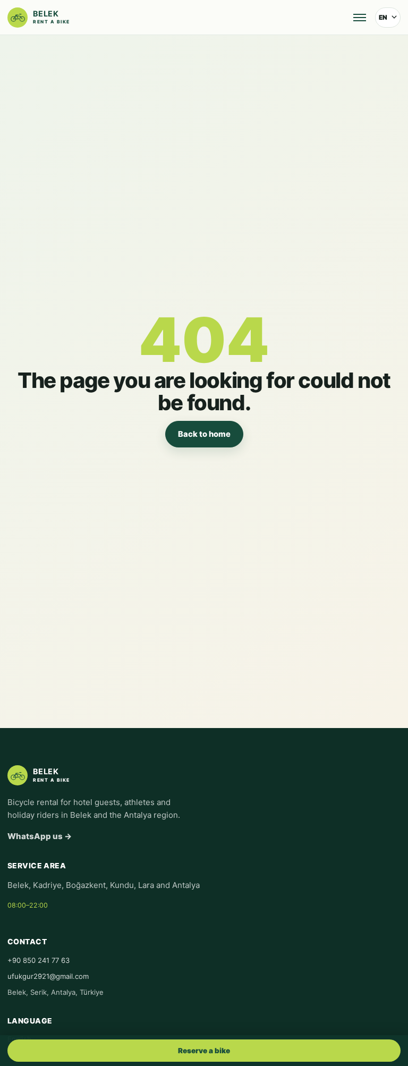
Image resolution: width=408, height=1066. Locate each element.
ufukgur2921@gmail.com (48, 976)
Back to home (204, 434)
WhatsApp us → (39, 836)
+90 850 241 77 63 (38, 960)
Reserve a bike (204, 1050)
